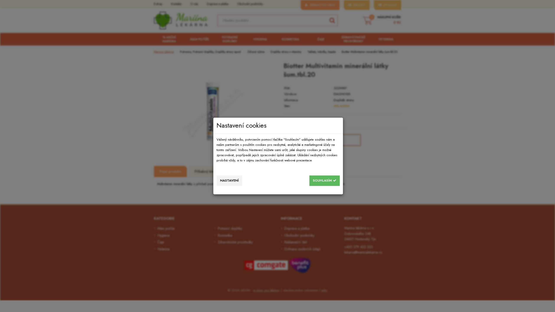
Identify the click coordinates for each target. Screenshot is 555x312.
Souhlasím (323, 180)
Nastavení (229, 180)
